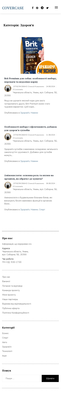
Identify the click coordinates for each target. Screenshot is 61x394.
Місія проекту (9, 294)
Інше (4, 355)
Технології (7, 351)
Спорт (42, 209)
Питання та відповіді (12, 286)
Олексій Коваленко (36, 86)
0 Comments (18, 89)
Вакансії (6, 281)
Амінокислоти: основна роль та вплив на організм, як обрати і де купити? (28, 177)
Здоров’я (6, 346)
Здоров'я (25, 112)
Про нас (6, 277)
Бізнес (5, 333)
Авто (4, 342)
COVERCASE (13, 7)
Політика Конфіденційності (15, 312)
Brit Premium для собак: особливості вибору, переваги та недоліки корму (30, 80)
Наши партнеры (10, 299)
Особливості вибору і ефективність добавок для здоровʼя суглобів (30, 128)
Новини (34, 112)
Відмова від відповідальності (16, 303)
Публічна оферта (10, 308)
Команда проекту (11, 290)
